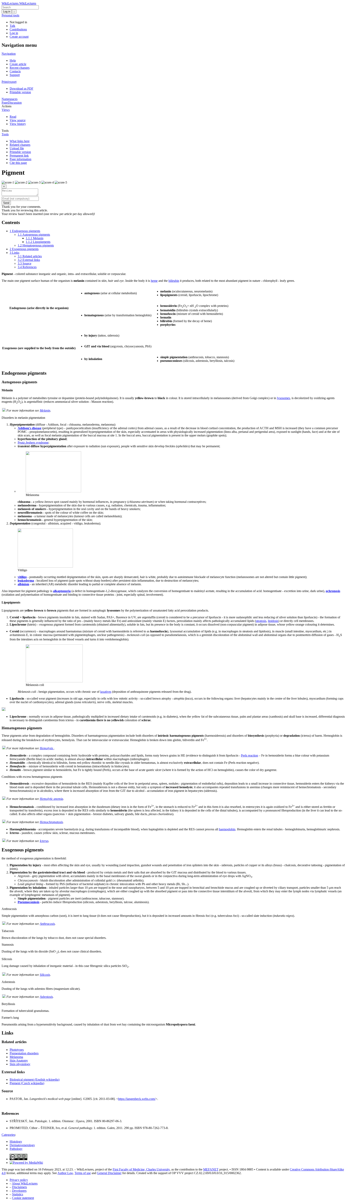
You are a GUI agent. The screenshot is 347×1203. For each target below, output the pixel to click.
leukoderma (26, 580)
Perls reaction (249, 755)
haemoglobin (227, 829)
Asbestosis (46, 996)
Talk (12, 25)
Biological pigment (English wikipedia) (34, 1079)
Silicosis (45, 974)
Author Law (65, 1173)
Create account (19, 36)
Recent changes (20, 67)
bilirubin (173, 280)
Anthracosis (47, 923)
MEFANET (210, 1169)
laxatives (105, 691)
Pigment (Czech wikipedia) (27, 1083)
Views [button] (6, 110)
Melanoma (16, 1057)
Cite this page (18, 162)
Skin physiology (20, 1064)
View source (18, 120)
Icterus (44, 841)
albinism (23, 584)
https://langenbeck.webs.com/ (136, 1099)
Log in (6, 11)
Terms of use (83, 1173)
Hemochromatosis (51, 822)
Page (5, 102)
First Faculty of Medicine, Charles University (141, 1169)
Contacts (15, 71)
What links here (20, 141)
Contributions (18, 29)
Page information (20, 159)
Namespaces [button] (9, 99)
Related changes (20, 144)
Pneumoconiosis (28, 902)
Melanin (45, 410)
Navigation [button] (9, 53)
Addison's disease (29, 428)
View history (18, 124)
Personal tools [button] (10, 15)
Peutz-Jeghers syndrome (33, 442)
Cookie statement (23, 1198)
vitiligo (22, 577)
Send (6, 202)
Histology (16, 1141)
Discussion (15, 102)
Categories (8, 1134)
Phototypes (17, 1049)
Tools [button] (5, 130)
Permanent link (19, 155)
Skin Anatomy (19, 1060)
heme (154, 280)
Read (13, 116)
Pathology (16, 1148)
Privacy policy (19, 1180)
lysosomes (283, 398)
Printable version (20, 92)
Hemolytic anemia (51, 798)
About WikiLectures (25, 1183)
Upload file (17, 148)
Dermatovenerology (22, 1145)
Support (15, 75)
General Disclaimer (109, 1173)
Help (13, 60)
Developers (19, 1190)
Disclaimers (19, 1187)
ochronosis (333, 591)
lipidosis (273, 621)
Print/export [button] (9, 81)
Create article (18, 64)
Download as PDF (21, 88)
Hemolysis (47, 748)
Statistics (17, 1194)
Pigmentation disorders (24, 1053)
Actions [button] (6, 106)
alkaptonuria (62, 591)
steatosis (261, 621)
